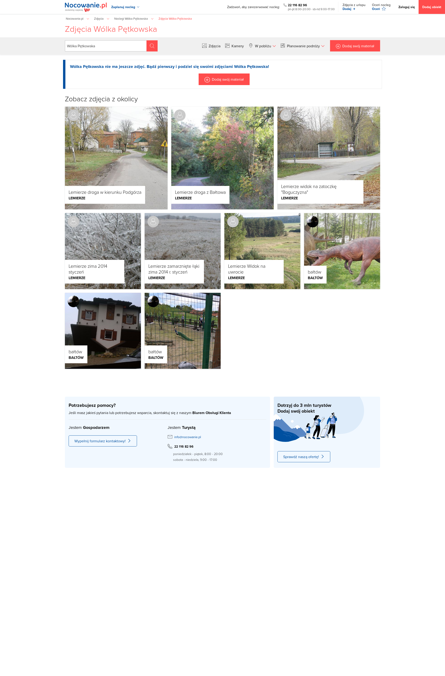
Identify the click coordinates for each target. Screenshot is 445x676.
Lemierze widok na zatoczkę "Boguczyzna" (309, 189)
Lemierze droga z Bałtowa (200, 192)
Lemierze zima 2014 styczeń (88, 269)
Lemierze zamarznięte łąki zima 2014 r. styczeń (173, 269)
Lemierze (77, 198)
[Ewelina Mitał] (312, 221)
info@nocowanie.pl (187, 437)
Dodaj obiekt (431, 7)
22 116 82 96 (297, 5)
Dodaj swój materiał (358, 45)
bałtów (314, 271)
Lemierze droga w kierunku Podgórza (105, 192)
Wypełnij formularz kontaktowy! (100, 440)
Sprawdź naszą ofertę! (301, 456)
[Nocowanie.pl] (86, 7)
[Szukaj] (152, 45)
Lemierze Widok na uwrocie (246, 269)
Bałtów (315, 278)
